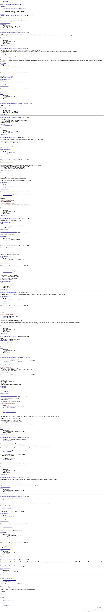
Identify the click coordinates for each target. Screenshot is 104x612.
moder (19, 32)
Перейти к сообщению (7, 195)
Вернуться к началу (4, 29)
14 (30, 15)
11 (25, 15)
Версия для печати (7, 581)
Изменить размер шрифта (8, 600)
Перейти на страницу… (15, 15)
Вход (4, 2)
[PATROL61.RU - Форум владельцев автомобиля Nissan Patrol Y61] (9, 6)
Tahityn (19, 117)
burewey (19, 48)
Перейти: (3, 583)
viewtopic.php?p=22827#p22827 (6, 545)
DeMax (19, 559)
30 (32, 15)
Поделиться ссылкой (4, 15)
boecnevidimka (20, 357)
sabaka (19, 72)
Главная (4, 593)
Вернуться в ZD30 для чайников (9, 580)
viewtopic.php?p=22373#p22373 (6, 340)
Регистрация (5, 1)
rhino (19, 232)
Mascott (19, 523)
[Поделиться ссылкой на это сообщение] (8, 17)
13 (28, 15)
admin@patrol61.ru (6, 605)
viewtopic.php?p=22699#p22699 (6, 344)
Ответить (2, 14)
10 (24, 15)
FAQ (4, 599)
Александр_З (20, 17)
